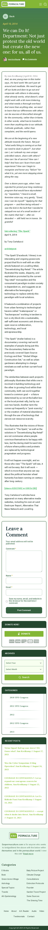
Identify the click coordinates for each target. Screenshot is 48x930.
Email (9, 587)
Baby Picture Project (35, 870)
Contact (30, 916)
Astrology (6, 883)
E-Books (5, 870)
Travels (5, 892)
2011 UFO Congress (19, 706)
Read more (28, 854)
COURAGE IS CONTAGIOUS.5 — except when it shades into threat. (24, 813)
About (14, 911)
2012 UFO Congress (19, 723)
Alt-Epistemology (9, 896)
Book (4, 875)
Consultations (33, 879)
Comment (11, 549)
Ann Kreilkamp (14, 59)
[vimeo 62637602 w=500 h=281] (21, 488)
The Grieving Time (34, 900)
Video (41, 911)
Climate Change (33, 875)
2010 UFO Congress (19, 697)
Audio (34, 911)
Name (9, 576)
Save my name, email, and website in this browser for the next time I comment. (25, 601)
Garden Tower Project (36, 892)
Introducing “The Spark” (17, 231)
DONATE (25, 634)
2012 (12, 715)
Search (25, 677)
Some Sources (33, 896)
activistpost (10, 248)
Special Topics (8, 888)
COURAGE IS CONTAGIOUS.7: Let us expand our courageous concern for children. (23, 781)
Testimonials (19, 916)
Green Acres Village (10, 879)
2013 (12, 732)
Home (6, 911)
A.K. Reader (24, 911)
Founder (30, 888)
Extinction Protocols (35, 883)
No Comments (31, 59)
